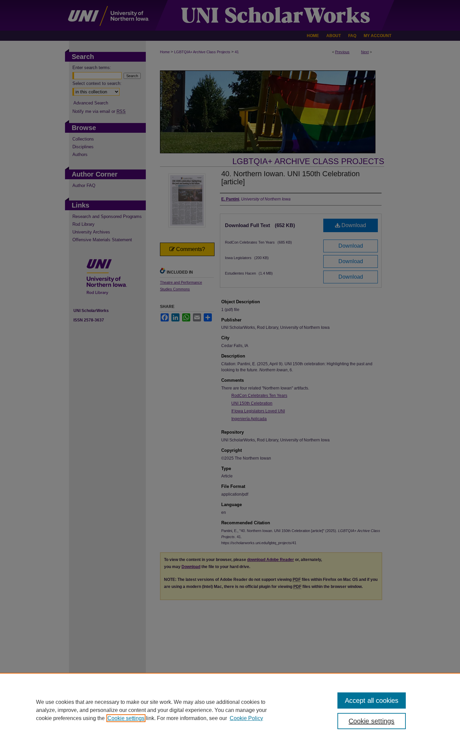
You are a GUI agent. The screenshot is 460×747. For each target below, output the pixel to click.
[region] (230, 710)
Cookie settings (125, 718)
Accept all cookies (371, 700)
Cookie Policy (246, 718)
